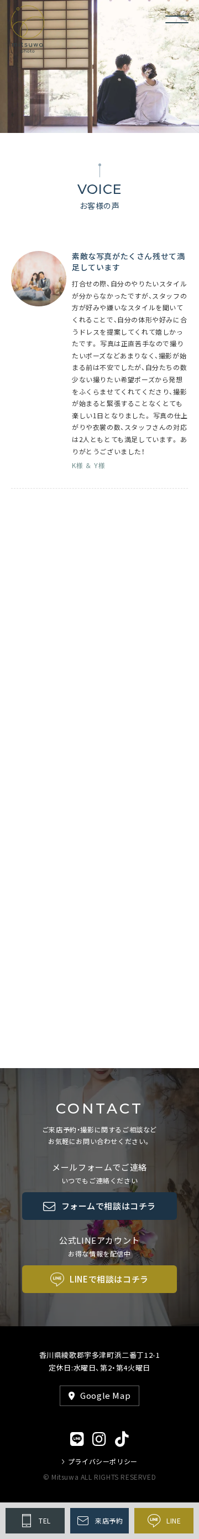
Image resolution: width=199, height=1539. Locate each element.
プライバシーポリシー (103, 1461)
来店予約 (109, 1521)
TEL (45, 1521)
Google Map (105, 1395)
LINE (173, 1521)
